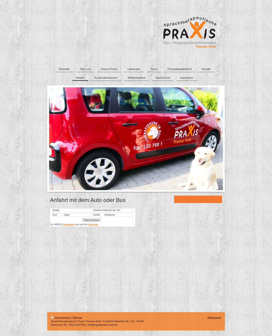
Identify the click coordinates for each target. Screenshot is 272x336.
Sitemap (77, 317)
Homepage (93, 224)
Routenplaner (69, 224)
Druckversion (62, 317)
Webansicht (214, 317)
